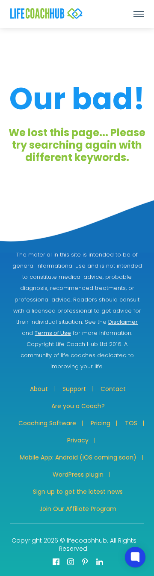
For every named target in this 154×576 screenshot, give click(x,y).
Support (74, 389)
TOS (131, 423)
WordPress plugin (78, 474)
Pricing (100, 423)
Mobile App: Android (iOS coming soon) (78, 457)
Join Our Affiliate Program (77, 508)
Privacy (78, 440)
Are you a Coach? (78, 406)
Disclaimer (123, 322)
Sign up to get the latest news (78, 491)
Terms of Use (53, 333)
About (39, 389)
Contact (113, 389)
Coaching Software (47, 423)
